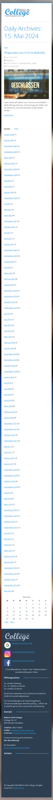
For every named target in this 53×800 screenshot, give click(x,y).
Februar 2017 (9, 458)
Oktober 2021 (9, 227)
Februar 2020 (9, 279)
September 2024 (11, 175)
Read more (8, 115)
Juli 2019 (7, 313)
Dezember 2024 (10, 169)
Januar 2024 (9, 192)
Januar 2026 (9, 140)
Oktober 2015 (9, 521)
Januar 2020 (9, 285)
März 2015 (8, 550)
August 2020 (9, 261)
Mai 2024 (7, 181)
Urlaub (34, 63)
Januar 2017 (9, 464)
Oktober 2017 (9, 435)
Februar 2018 (9, 412)
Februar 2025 (9, 163)
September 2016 (11, 487)
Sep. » (12, 622)
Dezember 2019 (10, 290)
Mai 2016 (7, 498)
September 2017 (11, 441)
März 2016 (8, 504)
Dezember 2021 (10, 221)
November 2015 (10, 516)
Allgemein (9, 60)
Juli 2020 (7, 267)
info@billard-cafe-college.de (22, 730)
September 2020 (11, 256)
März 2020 (8, 273)
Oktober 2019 (9, 302)
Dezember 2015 (10, 510)
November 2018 (10, 360)
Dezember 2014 (10, 568)
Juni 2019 (7, 319)
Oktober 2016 (9, 481)
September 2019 (11, 308)
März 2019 (8, 337)
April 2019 (8, 331)
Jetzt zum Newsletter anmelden (17, 748)
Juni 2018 (7, 389)
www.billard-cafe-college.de (24, 733)
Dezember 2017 (10, 423)
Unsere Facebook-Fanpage (23, 660)
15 (20, 611)
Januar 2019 (9, 348)
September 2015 (11, 527)
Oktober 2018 (9, 365)
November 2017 (10, 429)
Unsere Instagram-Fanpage (23, 652)
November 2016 (10, 475)
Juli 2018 (7, 383)
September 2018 (11, 371)
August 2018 (9, 377)
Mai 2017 (7, 446)
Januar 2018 (9, 417)
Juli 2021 (7, 233)
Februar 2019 (9, 342)
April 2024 (8, 186)
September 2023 (11, 198)
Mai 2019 (7, 325)
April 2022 (8, 215)
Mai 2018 (7, 394)
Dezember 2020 (10, 250)
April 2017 (8, 452)
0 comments (14, 66)
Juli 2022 (7, 204)
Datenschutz (19, 788)
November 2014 (10, 573)
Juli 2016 (7, 493)
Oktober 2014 (9, 579)
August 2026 (9, 134)
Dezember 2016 (10, 469)
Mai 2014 (7, 591)
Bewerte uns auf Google (22, 643)
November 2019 (10, 296)
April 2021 (8, 238)
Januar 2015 (9, 562)
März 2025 (8, 157)
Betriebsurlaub (25, 63)
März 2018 (8, 406)
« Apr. (6, 622)
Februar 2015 (9, 556)
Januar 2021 (9, 244)
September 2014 (11, 585)
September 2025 (11, 152)
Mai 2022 (7, 209)
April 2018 (8, 400)
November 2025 (10, 146)
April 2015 (8, 545)
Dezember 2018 (10, 354)
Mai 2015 (7, 539)
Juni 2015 (7, 533)
